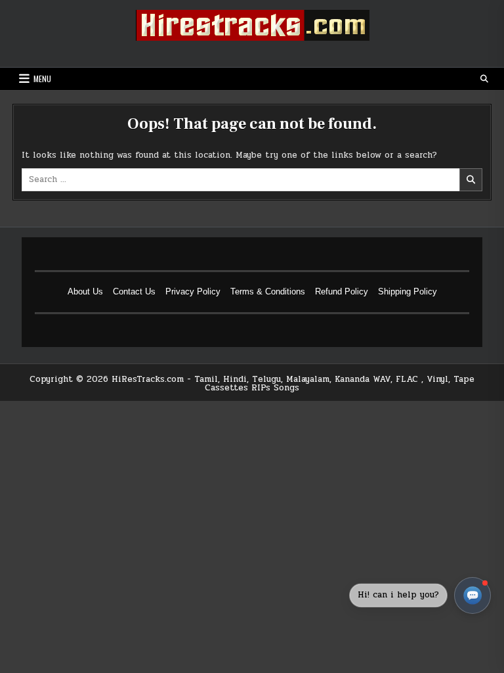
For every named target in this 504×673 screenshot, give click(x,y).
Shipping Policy (407, 291)
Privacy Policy (192, 291)
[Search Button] (484, 79)
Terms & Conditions (267, 291)
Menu (42, 78)
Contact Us (134, 291)
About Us (85, 291)
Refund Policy (341, 291)
